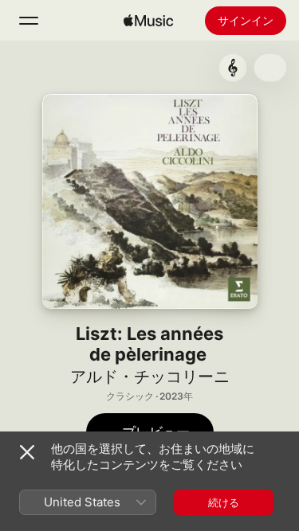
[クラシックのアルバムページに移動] (232, 67)
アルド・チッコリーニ (150, 376)
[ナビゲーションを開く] (28, 20)
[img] (148, 21)
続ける (223, 502)
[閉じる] (27, 452)
